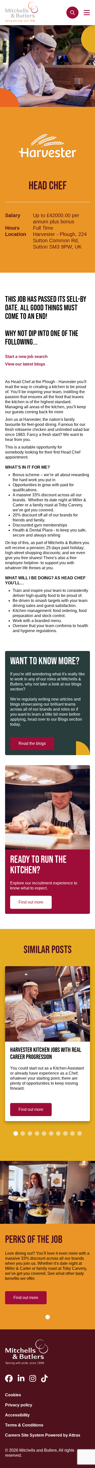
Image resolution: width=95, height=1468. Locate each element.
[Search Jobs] (72, 13)
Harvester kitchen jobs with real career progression (45, 1054)
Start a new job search (26, 356)
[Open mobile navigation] (87, 12)
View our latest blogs (25, 364)
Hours (12, 228)
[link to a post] (47, 1004)
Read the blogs (32, 743)
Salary (12, 215)
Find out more (30, 902)
